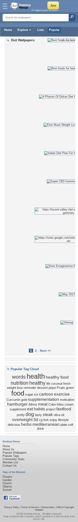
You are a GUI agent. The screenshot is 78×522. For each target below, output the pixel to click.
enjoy (53, 420)
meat (42, 404)
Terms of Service (30, 507)
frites (60, 404)
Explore (23, 29)
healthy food (57, 377)
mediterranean (46, 424)
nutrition (19, 383)
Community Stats (13, 459)
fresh (66, 383)
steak (48, 414)
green (70, 387)
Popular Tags (11, 455)
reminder (30, 387)
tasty (38, 415)
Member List (10, 462)
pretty (21, 415)
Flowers (7, 476)
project (50, 409)
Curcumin (13, 399)
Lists (40, 29)
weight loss (15, 387)
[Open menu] (5, 6)
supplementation (43, 399)
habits (39, 409)
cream (69, 404)
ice (36, 394)
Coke (52, 404)
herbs (26, 424)
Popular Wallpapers (15, 452)
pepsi (52, 387)
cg (40, 420)
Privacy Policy (11, 507)
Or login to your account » (45, 10)
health (36, 376)
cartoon (46, 394)
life (48, 383)
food (17, 393)
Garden (7, 480)
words (19, 377)
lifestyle (63, 420)
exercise (62, 394)
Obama (7, 486)
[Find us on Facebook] (12, 499)
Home (8, 29)
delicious (14, 424)
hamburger (17, 404)
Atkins (32, 404)
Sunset (7, 489)
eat (30, 409)
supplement (18, 409)
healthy (37, 383)
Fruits (61, 387)
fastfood (63, 409)
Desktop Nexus (32, 513)
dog (30, 414)
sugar (29, 394)
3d (35, 419)
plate (63, 424)
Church (7, 483)
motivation (67, 399)
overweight (22, 419)
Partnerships (47, 507)
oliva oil (59, 415)
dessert (42, 387)
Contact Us (10, 465)
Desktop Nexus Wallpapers (21, 6)
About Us (8, 449)
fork (46, 420)
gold (24, 399)
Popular (54, 29)
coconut (56, 383)
